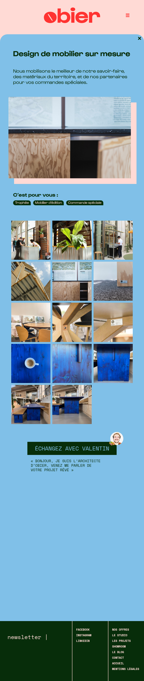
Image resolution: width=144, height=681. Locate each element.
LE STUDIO (119, 635)
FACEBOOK (83, 629)
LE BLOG (118, 652)
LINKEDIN (83, 641)
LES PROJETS (121, 641)
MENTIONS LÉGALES (125, 669)
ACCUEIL (118, 663)
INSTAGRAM (83, 635)
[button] (127, 15)
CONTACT (118, 658)
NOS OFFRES (120, 629)
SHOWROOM (119, 646)
